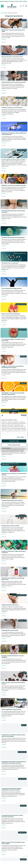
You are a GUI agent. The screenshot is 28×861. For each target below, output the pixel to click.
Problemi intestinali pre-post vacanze (12, 500)
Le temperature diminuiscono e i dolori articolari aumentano (12, 816)
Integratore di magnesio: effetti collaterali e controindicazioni (13, 133)
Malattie (24, 725)
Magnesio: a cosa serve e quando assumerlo (13, 185)
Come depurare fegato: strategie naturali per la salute (13, 340)
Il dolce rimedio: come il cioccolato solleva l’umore (13, 683)
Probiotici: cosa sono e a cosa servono (11, 107)
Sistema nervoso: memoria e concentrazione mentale (13, 474)
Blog (5, 13)
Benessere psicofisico (21, 278)
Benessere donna (22, 752)
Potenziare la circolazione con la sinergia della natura (12, 578)
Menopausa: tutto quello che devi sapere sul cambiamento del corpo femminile (13, 762)
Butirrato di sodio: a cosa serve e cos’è (12, 57)
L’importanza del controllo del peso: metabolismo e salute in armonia (11, 789)
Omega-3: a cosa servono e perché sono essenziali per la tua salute (12, 366)
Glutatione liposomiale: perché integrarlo (13, 237)
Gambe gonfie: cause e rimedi (9, 630)
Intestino (23, 490)
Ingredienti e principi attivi (19, 227)
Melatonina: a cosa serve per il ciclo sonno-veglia (13, 30)
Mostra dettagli (20, 437)
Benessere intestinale (21, 47)
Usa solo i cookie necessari (14, 444)
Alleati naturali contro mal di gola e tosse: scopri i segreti (13, 842)
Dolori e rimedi (22, 646)
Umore (24, 672)
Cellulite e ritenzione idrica (19, 595)
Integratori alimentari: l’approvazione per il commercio (13, 551)
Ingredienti (23, 20)
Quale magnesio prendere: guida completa (13, 160)
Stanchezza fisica (22, 72)
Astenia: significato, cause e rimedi (11, 709)
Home (2, 13)
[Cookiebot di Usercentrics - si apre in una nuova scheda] (21, 415)
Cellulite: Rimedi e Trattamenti (10, 605)
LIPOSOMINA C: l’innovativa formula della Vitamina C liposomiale (12, 393)
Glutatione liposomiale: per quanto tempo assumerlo (13, 211)
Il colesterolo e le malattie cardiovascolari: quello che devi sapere (13, 735)
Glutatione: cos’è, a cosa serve (9, 263)
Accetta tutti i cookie (14, 441)
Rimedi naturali (22, 329)
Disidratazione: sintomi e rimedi (10, 526)
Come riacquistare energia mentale (11, 288)
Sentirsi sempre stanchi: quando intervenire (13, 82)
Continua (3, 39)
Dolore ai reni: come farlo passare (10, 314)
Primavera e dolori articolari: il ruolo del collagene (12, 656)
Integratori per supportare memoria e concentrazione (10, 411)
